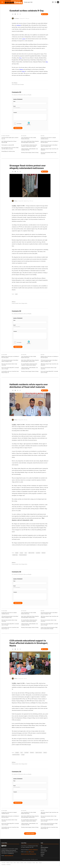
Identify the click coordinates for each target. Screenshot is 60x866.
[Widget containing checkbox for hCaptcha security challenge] (22, 123)
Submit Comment (18, 346)
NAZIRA (14, 205)
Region (11, 862)
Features (34, 862)
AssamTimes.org (4, 848)
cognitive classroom (39, 752)
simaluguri (17, 752)
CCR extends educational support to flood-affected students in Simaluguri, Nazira (49, 145)
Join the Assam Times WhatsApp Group (28, 853)
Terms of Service (44, 850)
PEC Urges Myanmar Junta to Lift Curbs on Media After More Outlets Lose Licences (10, 148)
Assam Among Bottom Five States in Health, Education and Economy (28, 138)
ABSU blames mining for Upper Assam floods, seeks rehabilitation (49, 149)
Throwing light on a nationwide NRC (8, 145)
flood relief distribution (22, 554)
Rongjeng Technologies (33, 849)
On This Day (8, 864)
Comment (15, 112)
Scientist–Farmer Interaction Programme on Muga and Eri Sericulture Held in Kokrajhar (49, 628)
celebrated (18, 25)
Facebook (32, 851)
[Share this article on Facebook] (15, 14)
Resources (43, 852)
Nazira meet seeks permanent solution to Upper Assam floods (48, 153)
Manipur (21, 69)
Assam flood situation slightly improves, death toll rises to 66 (10, 138)
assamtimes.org (11, 853)
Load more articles (30, 833)
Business (18, 862)
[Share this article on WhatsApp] (13, 14)
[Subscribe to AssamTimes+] (58, 2)
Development (29, 862)
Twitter (27, 851)
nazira (16, 294)
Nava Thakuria (16, 18)
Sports (37, 862)
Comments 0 (45, 14)
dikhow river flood (31, 552)
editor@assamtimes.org (9, 855)
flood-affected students (16, 754)
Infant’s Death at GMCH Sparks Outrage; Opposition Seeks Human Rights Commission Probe (30, 142)
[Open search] (55, 2)
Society (25, 862)
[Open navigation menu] (2, 2)
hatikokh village (15, 554)
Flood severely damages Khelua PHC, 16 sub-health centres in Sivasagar (10, 368)
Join (41, 845)
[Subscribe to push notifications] (53, 2)
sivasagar (21, 552)
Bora (20, 58)
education (45, 752)
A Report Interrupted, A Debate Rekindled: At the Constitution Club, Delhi (29, 149)
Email (16, 107)
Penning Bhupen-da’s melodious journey (8, 151)
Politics (15, 862)
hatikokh (16, 552)
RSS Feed (8, 862)
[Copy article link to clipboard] (20, 14)
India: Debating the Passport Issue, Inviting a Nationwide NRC (9, 142)
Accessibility (4, 864)
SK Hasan (15, 200)
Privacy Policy (43, 849)
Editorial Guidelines (44, 847)
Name (14, 101)
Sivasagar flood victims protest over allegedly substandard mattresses (48, 138)
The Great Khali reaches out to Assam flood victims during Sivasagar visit (10, 372)
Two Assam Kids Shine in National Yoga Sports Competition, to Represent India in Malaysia (29, 145)
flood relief (43, 552)
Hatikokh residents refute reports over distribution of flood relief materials (49, 142)
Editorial (22, 862)
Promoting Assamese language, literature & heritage (29, 152)
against (23, 38)
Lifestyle (40, 862)
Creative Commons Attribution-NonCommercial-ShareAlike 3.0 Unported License (9, 850)
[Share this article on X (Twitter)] (18, 14)
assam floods (38, 552)
